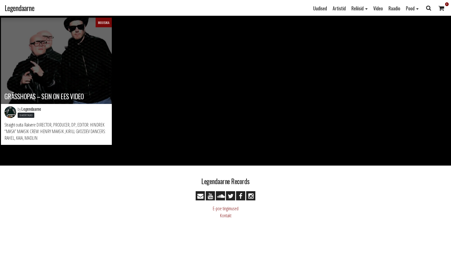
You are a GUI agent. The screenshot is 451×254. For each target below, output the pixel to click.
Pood (410, 8)
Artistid (339, 8)
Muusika (103, 22)
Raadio (394, 8)
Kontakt (225, 215)
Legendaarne (19, 8)
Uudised (320, 8)
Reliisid (357, 8)
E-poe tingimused (225, 208)
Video (378, 8)
